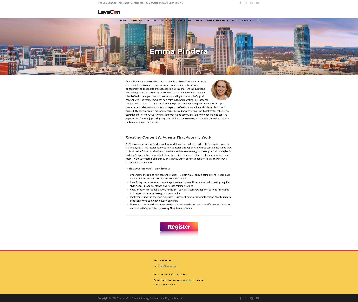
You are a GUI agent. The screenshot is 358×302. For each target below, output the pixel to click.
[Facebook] (240, 3)
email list (187, 280)
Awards (246, 20)
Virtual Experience (217, 20)
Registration (183, 20)
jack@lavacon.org (169, 266)
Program (151, 20)
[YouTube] (257, 3)
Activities (166, 20)
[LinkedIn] (246, 3)
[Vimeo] (252, 3)
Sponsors (136, 20)
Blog (235, 20)
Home (123, 20)
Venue (199, 20)
